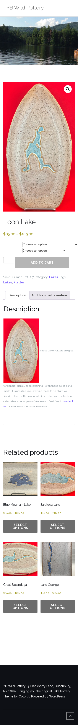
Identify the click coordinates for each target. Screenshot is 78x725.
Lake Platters (13, 244)
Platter (19, 282)
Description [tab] (17, 295)
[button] (68, 89)
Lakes (53, 277)
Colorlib (24, 696)
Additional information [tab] (49, 295)
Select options (20, 526)
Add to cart (42, 262)
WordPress (57, 696)
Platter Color (12, 250)
